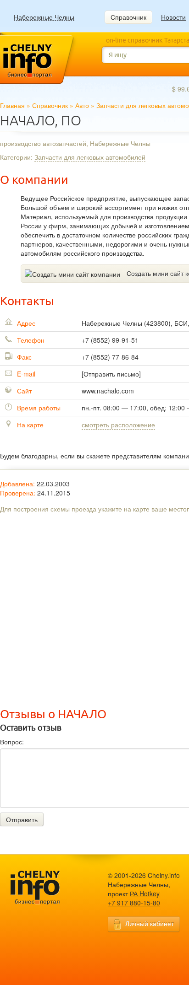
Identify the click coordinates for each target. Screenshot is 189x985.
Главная (12, 105)
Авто (82, 105)
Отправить (22, 819)
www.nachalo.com (108, 390)
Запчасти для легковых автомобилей (89, 156)
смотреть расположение (118, 424)
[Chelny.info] (44, 888)
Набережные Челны (44, 17)
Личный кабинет (149, 923)
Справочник (128, 17)
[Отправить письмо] (111, 373)
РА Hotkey (145, 893)
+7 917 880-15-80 (134, 902)
